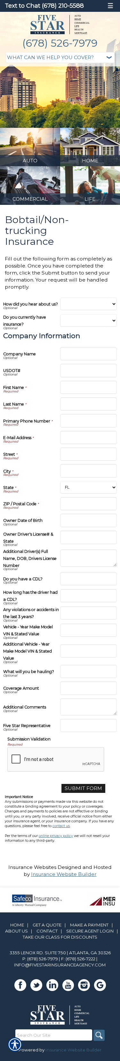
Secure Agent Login (90, 930)
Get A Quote (47, 924)
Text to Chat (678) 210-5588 (44, 5)
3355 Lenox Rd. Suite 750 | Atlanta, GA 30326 (60, 952)
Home (17, 924)
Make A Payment (89, 924)
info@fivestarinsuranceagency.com (60, 964)
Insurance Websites (32, 867)
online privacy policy (56, 836)
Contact (47, 930)
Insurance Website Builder (64, 874)
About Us (16, 930)
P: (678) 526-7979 (40, 958)
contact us (61, 826)
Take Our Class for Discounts (60, 937)
